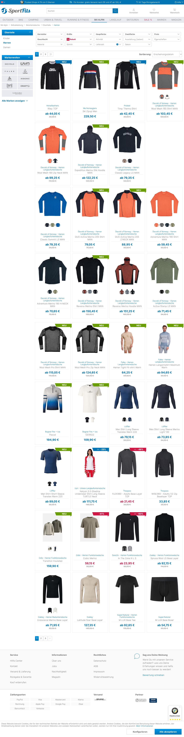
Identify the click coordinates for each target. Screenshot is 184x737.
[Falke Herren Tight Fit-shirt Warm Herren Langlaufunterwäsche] (127, 339)
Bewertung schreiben (153, 675)
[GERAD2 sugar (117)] (92, 419)
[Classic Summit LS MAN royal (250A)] (58, 225)
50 (149, 394)
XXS (110, 447)
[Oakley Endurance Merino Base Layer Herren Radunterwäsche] (52, 589)
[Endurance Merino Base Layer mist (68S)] (55, 610)
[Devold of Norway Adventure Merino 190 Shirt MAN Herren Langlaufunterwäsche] (164, 204)
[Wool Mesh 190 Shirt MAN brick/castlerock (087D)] (161, 96)
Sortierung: (145, 54)
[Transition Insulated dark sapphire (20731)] (55, 548)
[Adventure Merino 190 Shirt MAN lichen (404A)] (172, 225)
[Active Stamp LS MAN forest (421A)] (167, 291)
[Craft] (25, 86)
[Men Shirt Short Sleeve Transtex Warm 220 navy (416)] (55, 484)
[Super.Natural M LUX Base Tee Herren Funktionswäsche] (127, 589)
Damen (6, 47)
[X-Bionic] (25, 78)
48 (148, 390)
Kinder (6, 38)
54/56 (111, 390)
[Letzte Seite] (50, 54)
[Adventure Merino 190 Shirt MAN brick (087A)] (156, 225)
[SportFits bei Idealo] (153, 700)
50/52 (111, 386)
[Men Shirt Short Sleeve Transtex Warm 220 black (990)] (50, 484)
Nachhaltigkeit (59, 671)
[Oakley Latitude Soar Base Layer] (90, 589)
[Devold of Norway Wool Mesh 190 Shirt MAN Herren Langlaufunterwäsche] (164, 75)
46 (149, 386)
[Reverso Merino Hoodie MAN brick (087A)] (121, 291)
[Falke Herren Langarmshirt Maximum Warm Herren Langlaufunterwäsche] (164, 339)
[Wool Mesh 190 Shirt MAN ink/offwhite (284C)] (167, 96)
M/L (111, 63)
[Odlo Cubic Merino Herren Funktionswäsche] (90, 527)
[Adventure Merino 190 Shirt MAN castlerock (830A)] (161, 225)
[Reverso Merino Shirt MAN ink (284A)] (95, 291)
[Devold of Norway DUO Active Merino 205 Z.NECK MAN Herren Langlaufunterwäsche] (127, 204)
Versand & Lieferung (20, 671)
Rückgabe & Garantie (20, 677)
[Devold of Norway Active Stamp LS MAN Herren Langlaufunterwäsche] (164, 270)
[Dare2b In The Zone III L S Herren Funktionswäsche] (127, 527)
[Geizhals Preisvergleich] (141, 700)
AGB (96, 666)
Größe (69, 34)
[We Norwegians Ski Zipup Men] (90, 75)
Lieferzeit (100, 44)
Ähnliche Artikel (53, 121)
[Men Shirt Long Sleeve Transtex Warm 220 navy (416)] (130, 419)
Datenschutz (100, 660)
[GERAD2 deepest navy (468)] (87, 419)
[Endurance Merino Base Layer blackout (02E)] (50, 610)
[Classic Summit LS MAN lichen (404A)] (52, 225)
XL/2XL (113, 511)
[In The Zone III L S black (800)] (124, 548)
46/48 (111, 382)
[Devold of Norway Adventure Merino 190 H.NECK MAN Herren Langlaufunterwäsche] (52, 270)
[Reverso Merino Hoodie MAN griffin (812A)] (127, 291)
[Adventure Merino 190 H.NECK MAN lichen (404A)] (55, 291)
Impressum (99, 671)
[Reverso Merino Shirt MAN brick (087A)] (84, 291)
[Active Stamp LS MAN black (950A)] (161, 291)
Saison (128, 44)
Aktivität (99, 39)
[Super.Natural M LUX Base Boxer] (164, 589)
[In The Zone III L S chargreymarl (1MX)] (130, 548)
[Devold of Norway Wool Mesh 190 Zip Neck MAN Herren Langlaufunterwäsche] (52, 140)
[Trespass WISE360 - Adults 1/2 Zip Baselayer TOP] (164, 463)
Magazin (56, 677)
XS (73, 447)
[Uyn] (25, 64)
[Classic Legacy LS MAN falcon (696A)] (124, 161)
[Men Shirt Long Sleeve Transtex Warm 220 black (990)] (124, 419)
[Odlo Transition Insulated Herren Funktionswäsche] (52, 527)
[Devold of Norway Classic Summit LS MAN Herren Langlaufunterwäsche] (52, 204)
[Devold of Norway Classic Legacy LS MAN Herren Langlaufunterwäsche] (127, 140)
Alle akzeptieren (168, 731)
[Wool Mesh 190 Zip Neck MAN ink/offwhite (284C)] (55, 161)
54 (149, 402)
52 (148, 398)
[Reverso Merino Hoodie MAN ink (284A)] (132, 291)
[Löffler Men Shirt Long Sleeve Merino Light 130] (164, 398)
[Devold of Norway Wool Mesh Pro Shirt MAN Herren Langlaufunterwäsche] (52, 339)
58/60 (111, 394)
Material (40, 44)
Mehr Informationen (144, 726)
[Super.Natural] (9, 86)
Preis (156, 34)
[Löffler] (25, 71)
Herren (7, 42)
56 (148, 406)
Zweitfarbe (130, 34)
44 (148, 382)
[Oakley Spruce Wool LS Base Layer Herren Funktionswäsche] (164, 527)
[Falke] (9, 71)
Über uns (56, 660)
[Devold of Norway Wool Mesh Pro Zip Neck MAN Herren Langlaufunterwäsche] (90, 339)
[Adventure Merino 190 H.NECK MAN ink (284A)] (50, 291)
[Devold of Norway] (9, 64)
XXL (147, 75)
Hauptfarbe (101, 34)
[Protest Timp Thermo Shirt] (127, 75)
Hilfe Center (16, 660)
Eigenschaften (160, 39)
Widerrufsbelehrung (104, 677)
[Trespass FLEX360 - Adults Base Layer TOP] (127, 463)
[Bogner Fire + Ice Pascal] (52, 398)
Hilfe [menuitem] (179, 2)
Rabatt (72, 39)
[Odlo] (9, 78)
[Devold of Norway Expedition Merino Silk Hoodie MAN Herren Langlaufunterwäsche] (90, 140)
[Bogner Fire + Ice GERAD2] (90, 398)
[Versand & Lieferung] (113, 699)
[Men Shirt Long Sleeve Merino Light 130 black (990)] (161, 419)
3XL (39, 402)
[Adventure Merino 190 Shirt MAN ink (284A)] (167, 225)
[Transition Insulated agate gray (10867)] (50, 548)
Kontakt (14, 666)
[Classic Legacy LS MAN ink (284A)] (130, 161)
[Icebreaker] (17, 93)
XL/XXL (111, 67)
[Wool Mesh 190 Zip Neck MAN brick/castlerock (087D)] (50, 161)
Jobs (54, 666)
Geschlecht (42, 39)
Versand (98, 694)
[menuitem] (154, 10)
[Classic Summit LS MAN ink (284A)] (47, 225)
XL (35, 71)
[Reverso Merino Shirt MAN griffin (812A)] (90, 291)
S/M (73, 451)
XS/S (111, 59)
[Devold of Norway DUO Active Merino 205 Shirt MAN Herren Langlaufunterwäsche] (90, 204)
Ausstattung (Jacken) (134, 39)
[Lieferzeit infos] (117, 44)
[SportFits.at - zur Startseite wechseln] (16, 11)
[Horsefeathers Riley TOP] (52, 75)
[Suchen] (115, 10)
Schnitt (70, 44)
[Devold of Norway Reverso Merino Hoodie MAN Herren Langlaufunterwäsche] (127, 270)
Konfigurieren (140, 731)
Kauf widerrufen (18, 682)
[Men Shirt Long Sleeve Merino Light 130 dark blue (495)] (167, 419)
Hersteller (41, 34)
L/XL (73, 455)
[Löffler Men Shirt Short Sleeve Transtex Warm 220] (52, 463)
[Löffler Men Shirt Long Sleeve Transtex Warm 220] (127, 398)
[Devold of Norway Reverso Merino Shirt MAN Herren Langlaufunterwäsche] (90, 270)
